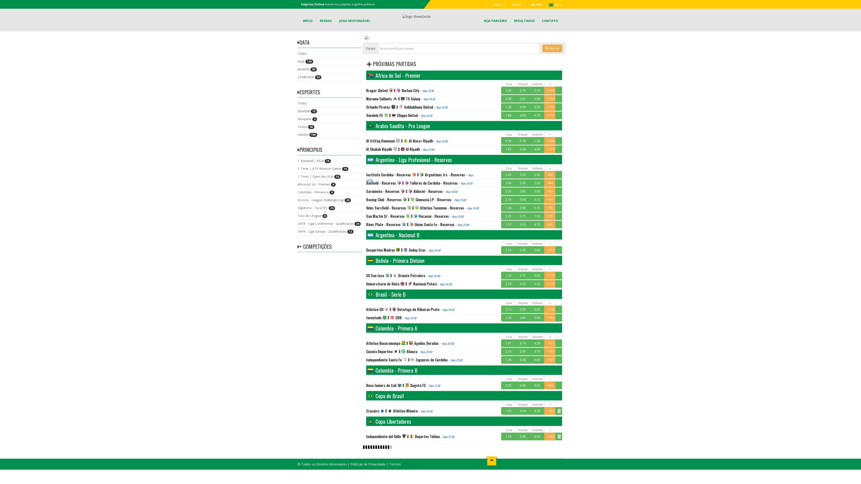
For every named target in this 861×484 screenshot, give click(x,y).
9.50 (537, 107)
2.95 (523, 183)
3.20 (537, 284)
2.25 (508, 191)
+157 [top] (550, 250)
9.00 (537, 360)
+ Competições (315, 246)
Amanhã (306, 69)
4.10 (537, 115)
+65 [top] (550, 224)
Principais (310, 149)
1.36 (508, 360)
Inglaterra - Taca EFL (315, 208)
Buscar (553, 48)
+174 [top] (550, 149)
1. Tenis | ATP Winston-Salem (322, 168)
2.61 (523, 99)
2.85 (523, 191)
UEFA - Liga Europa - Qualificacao (325, 231)
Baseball (306, 111)
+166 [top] (550, 141)
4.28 (523, 360)
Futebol (307, 134)
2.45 (508, 175)
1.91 (508, 343)
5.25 (508, 216)
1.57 (508, 224)
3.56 (523, 149)
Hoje (305, 61)
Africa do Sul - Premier (316, 184)
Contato (550, 21)
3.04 (523, 115)
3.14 (523, 343)
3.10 (537, 199)
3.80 (537, 250)
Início (308, 21)
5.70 (523, 141)
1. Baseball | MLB (313, 161)
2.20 (537, 183)
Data (304, 42)
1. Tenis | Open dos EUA (318, 176)
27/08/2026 (309, 77)
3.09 (523, 175)
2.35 (537, 90)
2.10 (508, 199)
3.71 (523, 216)
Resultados (524, 21)
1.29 (508, 107)
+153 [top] (550, 90)
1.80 (508, 115)
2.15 (508, 309)
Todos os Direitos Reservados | (325, 464)
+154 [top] (550, 99)
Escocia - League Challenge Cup (323, 200)
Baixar (516, 4)
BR (556, 5)
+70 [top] (550, 208)
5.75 (537, 208)
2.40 (508, 99)
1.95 (508, 411)
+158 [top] (550, 309)
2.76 (523, 90)
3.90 (523, 208)
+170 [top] (550, 275)
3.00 (537, 99)
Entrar (497, 4)
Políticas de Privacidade (368, 464)
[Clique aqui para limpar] (558, 90)
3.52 (523, 224)
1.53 (508, 436)
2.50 (537, 175)
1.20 (537, 141)
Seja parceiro (495, 21)
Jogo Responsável (354, 21)
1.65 (508, 149)
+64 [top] (550, 183)
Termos (395, 464)
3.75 (537, 351)
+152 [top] (550, 107)
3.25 (537, 385)
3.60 (537, 309)
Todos (302, 53)
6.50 (537, 436)
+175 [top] (550, 284)
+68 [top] (550, 175)
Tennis (305, 127)
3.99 (523, 107)
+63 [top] (550, 191)
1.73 (508, 275)
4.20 (537, 343)
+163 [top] (550, 436)
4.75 (537, 224)
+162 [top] (550, 351)
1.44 (508, 208)
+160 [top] (550, 317)
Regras (326, 21)
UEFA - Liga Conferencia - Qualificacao (328, 223)
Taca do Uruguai (312, 216)
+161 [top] (550, 343)
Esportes (309, 92)
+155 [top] (550, 115)
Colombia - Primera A (315, 192)
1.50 (537, 216)
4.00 (537, 149)
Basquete (306, 119)
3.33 (523, 284)
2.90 (508, 90)
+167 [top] (550, 411)
